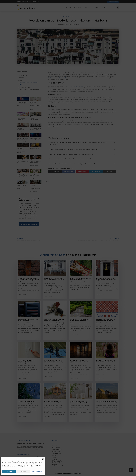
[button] (43, 459)
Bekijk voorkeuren (37, 471)
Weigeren (23, 471)
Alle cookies (9, 471)
